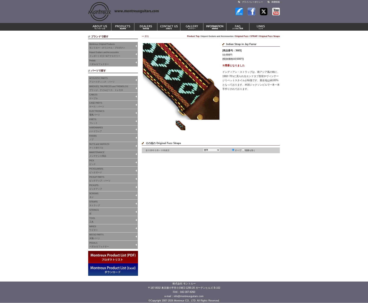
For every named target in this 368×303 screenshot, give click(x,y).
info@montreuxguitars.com (189, 296)
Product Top (193, 36)
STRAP (253, 36)
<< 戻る (145, 36)
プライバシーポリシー (252, 2)
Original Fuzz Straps (269, 36)
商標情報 (275, 2)
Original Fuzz (242, 36)
